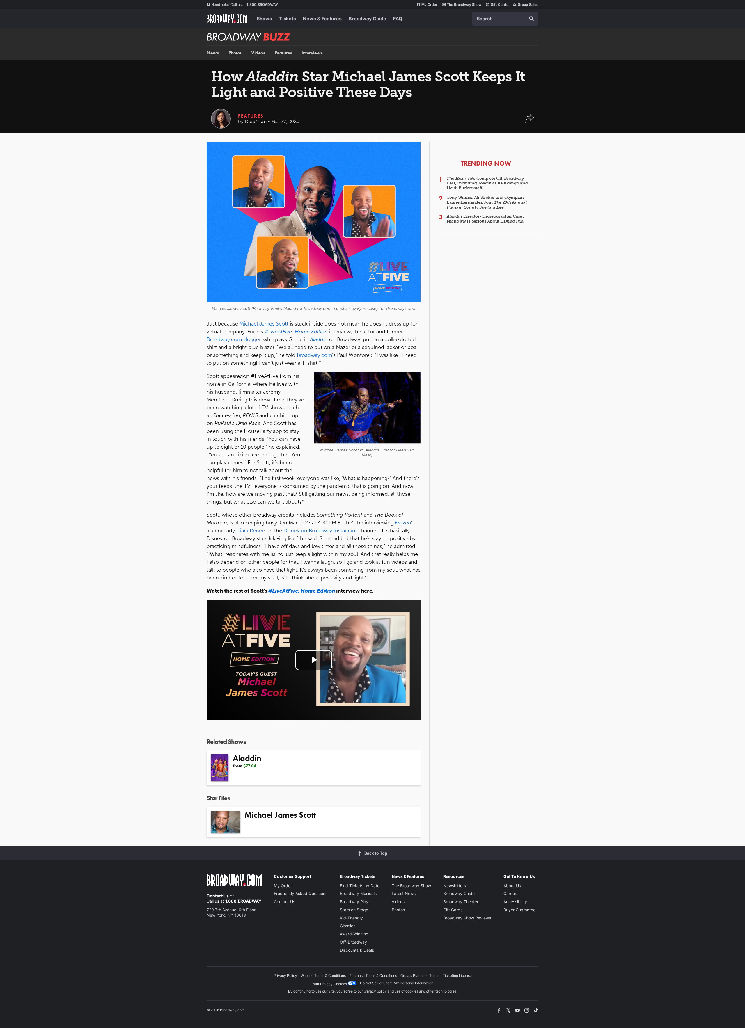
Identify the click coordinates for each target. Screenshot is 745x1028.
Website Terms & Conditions (323, 975)
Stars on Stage (354, 909)
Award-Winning (354, 933)
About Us (512, 885)
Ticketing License (457, 975)
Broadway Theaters (461, 901)
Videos (258, 53)
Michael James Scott (264, 324)
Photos (235, 53)
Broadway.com (314, 355)
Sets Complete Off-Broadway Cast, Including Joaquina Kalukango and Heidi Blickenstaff (487, 183)
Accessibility (515, 901)
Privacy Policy (285, 975)
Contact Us (218, 895)
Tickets (287, 18)
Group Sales (528, 4)
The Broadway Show (464, 4)
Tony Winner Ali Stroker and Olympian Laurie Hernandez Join (487, 202)
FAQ (397, 18)
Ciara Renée (250, 530)
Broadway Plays (355, 901)
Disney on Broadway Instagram (320, 530)
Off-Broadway (353, 942)
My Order (429, 4)
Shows (264, 18)
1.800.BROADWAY (244, 4)
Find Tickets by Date (359, 885)
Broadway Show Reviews (467, 917)
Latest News (404, 893)
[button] (529, 121)
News (213, 53)
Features (283, 53)
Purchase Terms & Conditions (373, 975)
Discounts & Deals (357, 950)
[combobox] (505, 19)
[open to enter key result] (531, 19)
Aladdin (319, 339)
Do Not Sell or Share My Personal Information (396, 983)
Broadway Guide (367, 18)
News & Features (322, 18)
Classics (347, 925)
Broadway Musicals (358, 893)
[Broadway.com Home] (227, 18)
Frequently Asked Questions (300, 893)
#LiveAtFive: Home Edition (296, 331)
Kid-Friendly (351, 917)
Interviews (311, 53)
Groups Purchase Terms (419, 975)
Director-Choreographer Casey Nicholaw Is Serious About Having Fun (485, 219)
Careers (510, 893)
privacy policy (375, 991)
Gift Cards (499, 4)
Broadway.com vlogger (233, 339)
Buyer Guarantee (519, 909)
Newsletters (454, 885)
